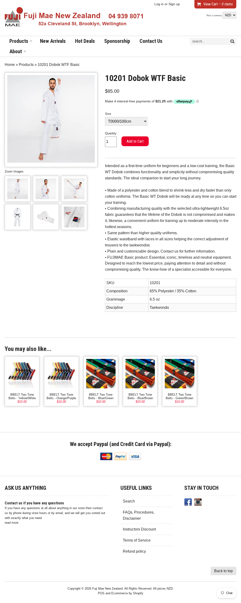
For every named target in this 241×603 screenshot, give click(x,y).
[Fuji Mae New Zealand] (74, 18)
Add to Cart (135, 141)
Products (18, 41)
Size (108, 114)
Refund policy (134, 551)
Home (10, 65)
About (15, 51)
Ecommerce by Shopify (127, 593)
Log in (159, 4)
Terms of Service (137, 540)
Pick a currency (215, 15)
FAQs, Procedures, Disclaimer (138, 515)
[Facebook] (188, 503)
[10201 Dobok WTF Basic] (18, 189)
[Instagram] (198, 503)
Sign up (174, 4)
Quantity (110, 133)
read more (11, 522)
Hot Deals (85, 41)
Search (129, 501)
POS (101, 593)
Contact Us (151, 41)
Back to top (223, 571)
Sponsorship (117, 41)
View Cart (218, 4)
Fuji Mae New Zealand (107, 588)
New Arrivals (53, 41)
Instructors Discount (139, 529)
